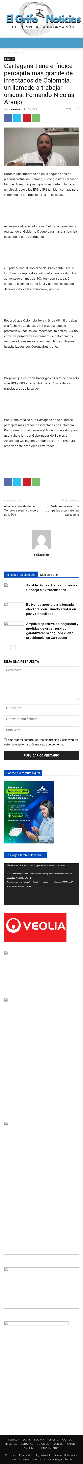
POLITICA (19, 52)
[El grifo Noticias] (41, 19)
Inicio (7, 52)
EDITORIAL (27, 1444)
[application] (41, 884)
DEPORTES (43, 1444)
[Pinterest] (27, 118)
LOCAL (26, 1439)
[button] (6, 43)
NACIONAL (11, 1444)
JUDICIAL (53, 1439)
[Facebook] (8, 118)
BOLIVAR (39, 1439)
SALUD (71, 1444)
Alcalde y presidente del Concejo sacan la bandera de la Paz (21, 510)
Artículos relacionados (20, 574)
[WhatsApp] (36, 118)
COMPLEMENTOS (49, 1448)
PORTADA (13, 1439)
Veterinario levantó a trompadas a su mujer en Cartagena (62, 510)
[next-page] (13, 647)
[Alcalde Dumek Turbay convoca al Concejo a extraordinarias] (14, 590)
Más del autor (49, 574)
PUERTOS (58, 1444)
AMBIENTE (30, 1448)
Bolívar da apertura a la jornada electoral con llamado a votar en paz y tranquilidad (51, 609)
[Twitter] (17, 118)
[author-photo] (41, 549)
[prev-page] (6, 647)
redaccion (14, 108)
